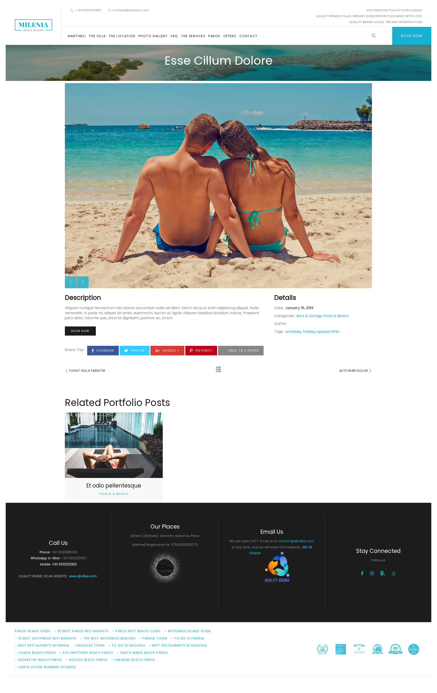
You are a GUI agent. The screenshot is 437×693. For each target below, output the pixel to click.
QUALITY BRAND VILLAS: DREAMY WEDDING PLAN (385, 22)
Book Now (411, 35)
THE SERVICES (193, 36)
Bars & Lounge (309, 315)
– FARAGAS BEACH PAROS (133, 659)
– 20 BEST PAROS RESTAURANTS (81, 631)
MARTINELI (77, 36)
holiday (309, 331)
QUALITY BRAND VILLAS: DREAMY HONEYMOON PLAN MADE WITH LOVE (369, 16)
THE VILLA (97, 36)
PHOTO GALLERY (153, 36)
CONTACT (248, 36)
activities (293, 331)
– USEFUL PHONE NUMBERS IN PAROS (45, 667)
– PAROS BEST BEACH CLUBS (136, 631)
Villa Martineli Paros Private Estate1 (394, 10)
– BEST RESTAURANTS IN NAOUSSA (178, 645)
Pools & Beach (336, 315)
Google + (170, 350)
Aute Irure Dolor (353, 370)
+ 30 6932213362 (88, 10)
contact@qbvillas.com (130, 10)
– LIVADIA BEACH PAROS (35, 652)
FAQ (174, 36)
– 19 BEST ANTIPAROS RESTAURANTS (45, 638)
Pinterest (203, 350)
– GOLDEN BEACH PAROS (86, 659)
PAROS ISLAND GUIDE (33, 631)
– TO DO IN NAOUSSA (126, 645)
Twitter (137, 350)
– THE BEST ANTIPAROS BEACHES (108, 638)
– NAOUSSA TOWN (89, 645)
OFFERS (229, 36)
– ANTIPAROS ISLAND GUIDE (187, 631)
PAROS (214, 36)
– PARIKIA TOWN (153, 638)
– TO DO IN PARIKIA (187, 638)
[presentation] (70, 282)
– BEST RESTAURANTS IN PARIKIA (42, 645)
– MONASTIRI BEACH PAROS (38, 659)
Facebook (104, 350)
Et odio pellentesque (113, 485)
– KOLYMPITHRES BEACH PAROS (86, 652)
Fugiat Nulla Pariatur (87, 370)
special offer (328, 331)
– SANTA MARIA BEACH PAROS (142, 652)
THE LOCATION (122, 36)
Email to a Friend (243, 350)
